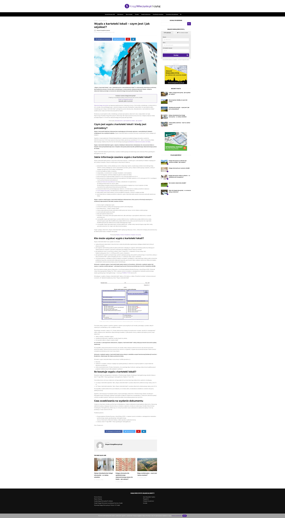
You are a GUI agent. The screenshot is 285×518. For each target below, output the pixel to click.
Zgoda (184, 515)
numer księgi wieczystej (103, 190)
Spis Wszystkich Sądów (149, 497)
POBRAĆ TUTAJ (126, 273)
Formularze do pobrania (172, 14)
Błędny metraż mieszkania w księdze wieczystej (128, 234)
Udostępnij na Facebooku (103, 39)
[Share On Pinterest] (128, 39)
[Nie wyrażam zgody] (283, 516)
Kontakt (145, 503)
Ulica (164, 42)
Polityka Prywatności (148, 501)
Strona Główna (98, 497)
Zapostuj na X (119, 39)
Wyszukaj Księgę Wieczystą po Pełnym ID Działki (107, 505)
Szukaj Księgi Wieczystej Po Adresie (103, 501)
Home (96, 20)
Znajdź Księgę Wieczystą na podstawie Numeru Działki (108, 503)
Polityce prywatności (176, 515)
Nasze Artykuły (98, 499)
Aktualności (120, 14)
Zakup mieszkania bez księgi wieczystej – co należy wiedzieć (103, 475)
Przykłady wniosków (158, 14)
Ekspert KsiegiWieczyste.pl (103, 30)
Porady (137, 14)
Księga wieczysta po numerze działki (179, 168)
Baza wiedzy (129, 14)
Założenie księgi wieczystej (101, 105)
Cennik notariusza (145, 14)
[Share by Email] (133, 39)
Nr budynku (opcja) (167, 48)
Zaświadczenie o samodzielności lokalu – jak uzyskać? (128, 120)
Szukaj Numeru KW (110, 14)
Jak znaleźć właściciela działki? (177, 183)
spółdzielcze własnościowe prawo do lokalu (139, 141)
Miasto (164, 37)
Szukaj (176, 55)
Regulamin (146, 499)
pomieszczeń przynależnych (108, 181)
